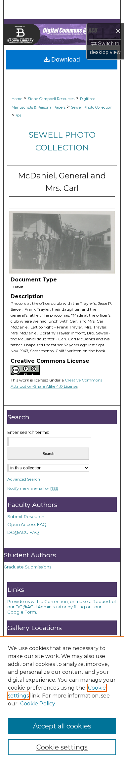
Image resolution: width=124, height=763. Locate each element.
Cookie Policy (37, 703)
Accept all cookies (62, 726)
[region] (62, 699)
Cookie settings (62, 747)
